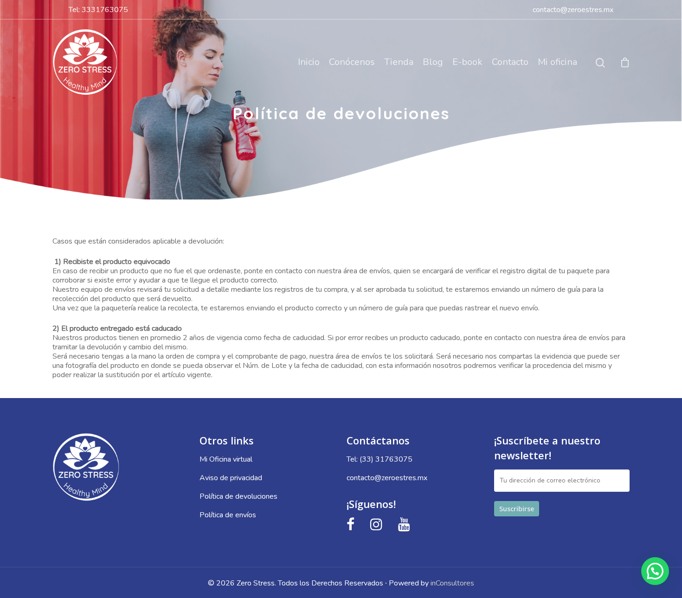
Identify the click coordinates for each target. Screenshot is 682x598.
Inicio (309, 62)
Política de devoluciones (238, 496)
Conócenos (352, 62)
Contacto (510, 62)
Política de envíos (227, 515)
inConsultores (452, 583)
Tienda (398, 62)
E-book (467, 62)
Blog (433, 62)
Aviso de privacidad (230, 478)
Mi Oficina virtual (225, 459)
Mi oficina (557, 62)
